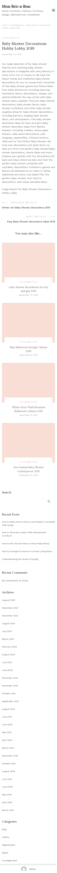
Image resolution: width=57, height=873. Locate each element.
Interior (6, 837)
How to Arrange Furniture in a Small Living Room (27, 551)
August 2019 (8, 709)
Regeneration (8, 845)
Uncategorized (10, 38)
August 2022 (8, 654)
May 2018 (6, 794)
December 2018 (10, 755)
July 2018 (7, 779)
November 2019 (10, 685)
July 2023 (7, 631)
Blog (4, 829)
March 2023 (8, 639)
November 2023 (10, 615)
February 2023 (9, 646)
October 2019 (8, 693)
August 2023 (8, 623)
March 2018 (8, 810)
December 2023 (10, 608)
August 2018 (8, 771)
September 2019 (10, 701)
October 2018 (8, 763)
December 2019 (10, 678)
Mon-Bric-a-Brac (16, 6)
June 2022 (7, 670)
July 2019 (7, 716)
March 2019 (8, 748)
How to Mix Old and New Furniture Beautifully (25, 543)
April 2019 (7, 740)
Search (6, 492)
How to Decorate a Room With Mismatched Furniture (24, 534)
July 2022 (7, 662)
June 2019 (7, 724)
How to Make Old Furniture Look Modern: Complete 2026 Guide (28, 523)
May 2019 (6, 732)
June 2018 (7, 787)
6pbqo (32, 869)
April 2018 (7, 802)
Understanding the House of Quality (20, 559)
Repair (5, 852)
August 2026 (8, 600)
